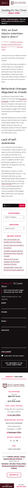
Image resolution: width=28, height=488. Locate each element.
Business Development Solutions (13, 466)
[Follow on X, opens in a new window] (14, 440)
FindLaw (14, 468)
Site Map (12, 463)
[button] (5, 3)
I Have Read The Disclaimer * (14, 356)
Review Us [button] (14, 475)
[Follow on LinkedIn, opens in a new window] (17, 440)
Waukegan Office (14, 432)
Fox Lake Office (15, 415)
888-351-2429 (14, 396)
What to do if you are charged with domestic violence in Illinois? (12, 261)
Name (3, 303)
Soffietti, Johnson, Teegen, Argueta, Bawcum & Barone (12, 44)
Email (4, 321)
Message (5, 330)
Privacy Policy (21, 463)
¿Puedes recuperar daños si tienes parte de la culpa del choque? (13, 253)
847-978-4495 (14, 401)
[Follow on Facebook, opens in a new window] (11, 440)
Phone (4, 312)
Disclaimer (6, 352)
